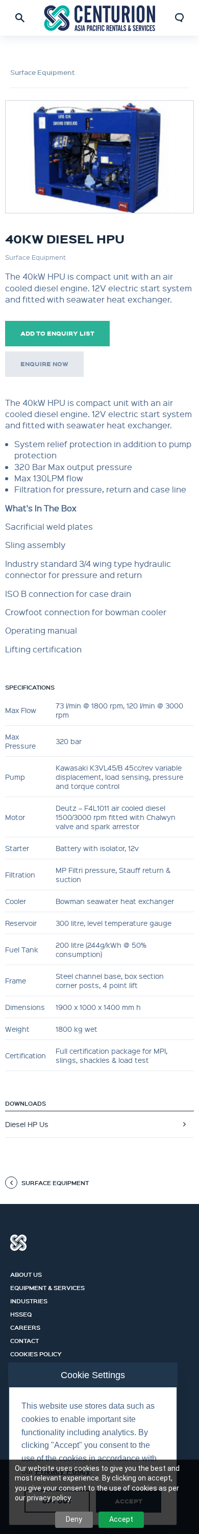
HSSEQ (21, 1313)
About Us (26, 1273)
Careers (25, 1326)
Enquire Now (44, 364)
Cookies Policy (36, 1353)
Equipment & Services (47, 1286)
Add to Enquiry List (57, 333)
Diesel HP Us (26, 1124)
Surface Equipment (42, 72)
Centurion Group (18, 1243)
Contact (24, 1339)
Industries (28, 1300)
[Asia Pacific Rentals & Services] (99, 18)
